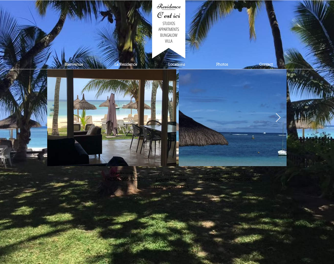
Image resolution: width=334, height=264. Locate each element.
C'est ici (168, 15)
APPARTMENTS (168, 29)
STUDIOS (169, 23)
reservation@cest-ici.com (226, 179)
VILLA (168, 41)
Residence (169, 6)
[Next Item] (278, 118)
